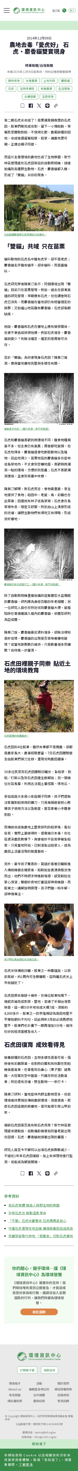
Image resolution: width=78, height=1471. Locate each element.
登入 (72, 10)
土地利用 (49, 81)
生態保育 (48, 96)
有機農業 (46, 88)
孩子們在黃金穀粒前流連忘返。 (21, 959)
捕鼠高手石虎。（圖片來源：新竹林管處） (27, 428)
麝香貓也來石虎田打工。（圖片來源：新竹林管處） (32, 584)
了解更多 (26, 1464)
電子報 (56, 10)
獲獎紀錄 (39, 1401)
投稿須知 (63, 1395)
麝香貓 (65, 81)
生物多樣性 (27, 88)
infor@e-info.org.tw (45, 1437)
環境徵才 (15, 1383)
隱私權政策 (14, 1401)
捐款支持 (49, 1370)
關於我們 (63, 1383)
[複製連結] (56, 106)
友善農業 (31, 81)
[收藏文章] (22, 106)
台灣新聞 (46, 65)
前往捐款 (39, 1311)
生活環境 (64, 88)
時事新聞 (31, 65)
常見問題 (15, 1395)
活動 (39, 1383)
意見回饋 (63, 1401)
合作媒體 (39, 1395)
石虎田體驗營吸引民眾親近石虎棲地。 (25, 234)
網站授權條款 (63, 1389)
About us (14, 1389)
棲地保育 (14, 81)
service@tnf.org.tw (45, 1432)
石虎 (11, 88)
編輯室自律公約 (39, 1389)
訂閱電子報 (27, 1370)
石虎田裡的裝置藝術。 (16, 735)
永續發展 (30, 96)
